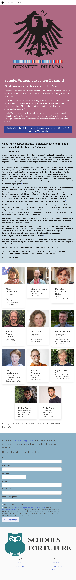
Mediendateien (56, 570)
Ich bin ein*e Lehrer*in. (13, 504)
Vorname (5, 458)
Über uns (56, 562)
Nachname (6, 465)
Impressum (19, 562)
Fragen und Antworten (56, 566)
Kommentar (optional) (10, 497)
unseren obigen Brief (24, 440)
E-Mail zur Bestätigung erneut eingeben (17, 489)
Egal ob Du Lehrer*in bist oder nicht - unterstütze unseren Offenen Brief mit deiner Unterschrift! (38, 129)
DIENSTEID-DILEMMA (13, 2)
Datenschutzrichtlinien (9, 510)
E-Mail (4, 481)
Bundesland (6, 473)
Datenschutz (19, 566)
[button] (73, 2)
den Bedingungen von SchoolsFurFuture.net (30, 508)
